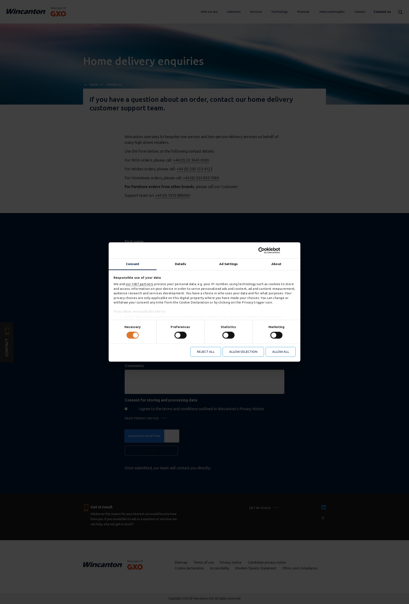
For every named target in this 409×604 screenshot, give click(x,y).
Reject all (206, 351)
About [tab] (276, 264)
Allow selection (243, 351)
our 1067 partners (139, 284)
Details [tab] (180, 264)
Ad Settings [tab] (228, 264)
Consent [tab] (132, 264)
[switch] (180, 335)
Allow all (280, 351)
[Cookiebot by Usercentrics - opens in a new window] (277, 250)
